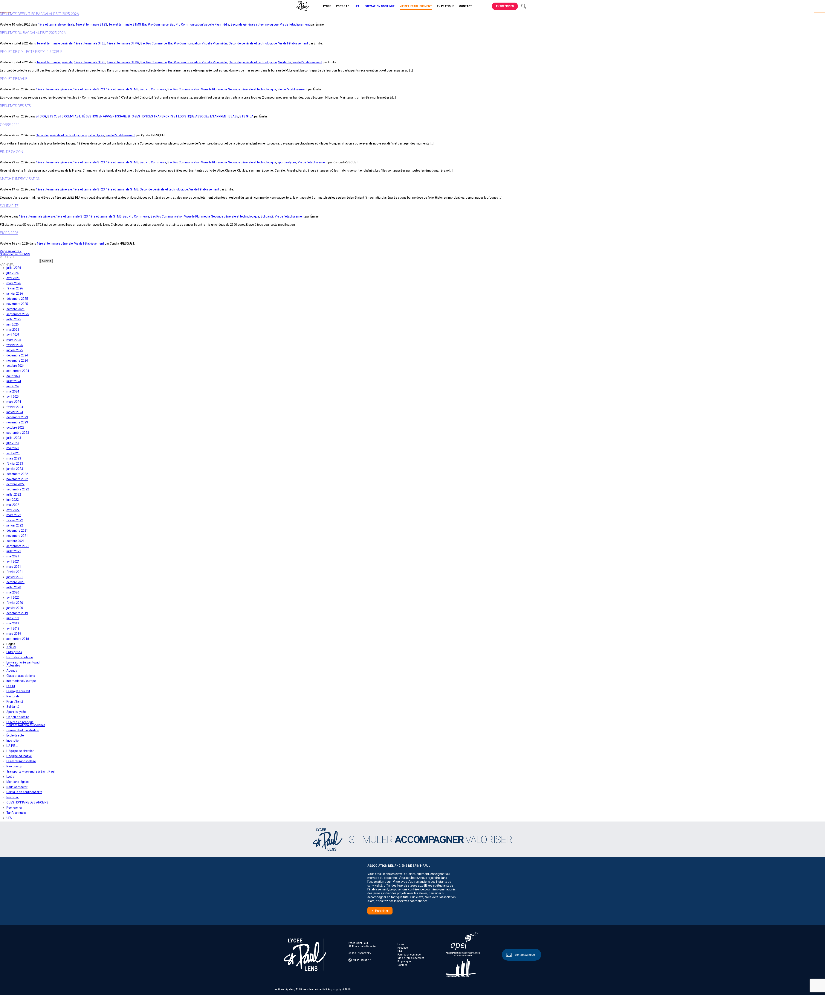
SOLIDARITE (9, 206)
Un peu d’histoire (17, 717)
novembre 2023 (17, 422)
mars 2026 (13, 283)
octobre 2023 (15, 427)
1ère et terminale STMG (124, 24)
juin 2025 (12, 324)
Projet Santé (14, 701)
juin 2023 (12, 443)
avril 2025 (13, 334)
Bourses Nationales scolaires (25, 725)
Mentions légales (17, 782)
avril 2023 (13, 453)
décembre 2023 (17, 417)
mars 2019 (13, 633)
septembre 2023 (17, 432)
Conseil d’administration (22, 730)
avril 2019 (13, 628)
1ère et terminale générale (56, 24)
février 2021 (14, 572)
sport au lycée (94, 135)
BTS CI (52, 116)
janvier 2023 (14, 468)
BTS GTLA (247, 116)
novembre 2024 (17, 360)
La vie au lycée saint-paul (23, 662)
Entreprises (505, 6)
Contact (402, 964)
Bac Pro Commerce (155, 24)
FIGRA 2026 (9, 233)
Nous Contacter (17, 787)
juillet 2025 (13, 319)
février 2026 (14, 288)
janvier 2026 (14, 293)
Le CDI (10, 686)
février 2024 (14, 407)
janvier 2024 (14, 412)
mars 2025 (13, 340)
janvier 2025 (14, 350)
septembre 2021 (17, 546)
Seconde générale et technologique (255, 24)
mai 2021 (12, 556)
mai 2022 (12, 505)
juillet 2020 (13, 587)
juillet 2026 (13, 267)
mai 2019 (12, 623)
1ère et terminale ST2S (91, 24)
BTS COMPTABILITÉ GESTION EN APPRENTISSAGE (92, 116)
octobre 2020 (15, 582)
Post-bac (12, 797)
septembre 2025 (17, 314)
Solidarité (284, 62)
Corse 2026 (9, 125)
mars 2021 (13, 566)
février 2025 (14, 345)
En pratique (404, 961)
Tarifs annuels (16, 812)
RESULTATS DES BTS (15, 106)
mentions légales (283, 989)
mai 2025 (12, 329)
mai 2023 (12, 448)
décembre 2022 (17, 474)
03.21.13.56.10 (362, 960)
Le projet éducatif (18, 691)
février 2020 (14, 602)
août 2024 (13, 376)
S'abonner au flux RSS (15, 254)
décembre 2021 (17, 530)
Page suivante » (10, 251)
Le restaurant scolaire (21, 761)
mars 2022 (13, 515)
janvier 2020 (14, 608)
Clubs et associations (20, 675)
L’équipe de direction (20, 751)
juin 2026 (12, 273)
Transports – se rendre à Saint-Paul (30, 771)
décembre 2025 (17, 298)
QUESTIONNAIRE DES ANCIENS (27, 802)
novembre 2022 (17, 479)
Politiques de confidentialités (313, 989)
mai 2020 (12, 592)
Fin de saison (11, 152)
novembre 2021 (17, 535)
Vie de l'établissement (295, 24)
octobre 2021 (15, 541)
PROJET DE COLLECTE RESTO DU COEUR (31, 52)
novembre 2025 (17, 304)
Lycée (10, 776)
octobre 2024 (15, 365)
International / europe (21, 681)
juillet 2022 (13, 494)
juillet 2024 (13, 381)
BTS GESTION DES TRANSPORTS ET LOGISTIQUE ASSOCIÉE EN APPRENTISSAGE (183, 116)
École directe (15, 735)
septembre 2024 (17, 371)
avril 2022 (13, 510)
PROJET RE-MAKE (13, 79)
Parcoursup (14, 766)
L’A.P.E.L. (12, 745)
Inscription (13, 740)
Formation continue (19, 657)
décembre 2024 (17, 355)
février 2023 (14, 463)
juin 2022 (12, 499)
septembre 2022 (17, 489)
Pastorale (13, 696)
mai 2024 (12, 391)
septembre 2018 (17, 639)
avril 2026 (13, 278)
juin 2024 (12, 386)
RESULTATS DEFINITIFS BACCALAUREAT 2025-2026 (39, 14)
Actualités (13, 665)
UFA (9, 818)
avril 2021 (13, 561)
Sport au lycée (16, 712)
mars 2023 (13, 458)
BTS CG (41, 116)
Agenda (11, 670)
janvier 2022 (14, 525)
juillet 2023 (13, 438)
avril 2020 (13, 597)
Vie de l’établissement (410, 958)
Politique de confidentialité (24, 792)
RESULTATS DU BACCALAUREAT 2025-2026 (33, 33)
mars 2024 (13, 401)
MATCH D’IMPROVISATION (20, 179)
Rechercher (14, 807)
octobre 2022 (15, 484)
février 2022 (14, 520)
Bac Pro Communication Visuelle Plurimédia (199, 24)
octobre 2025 (15, 309)
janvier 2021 (14, 577)
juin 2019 (12, 618)
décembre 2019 (17, 613)
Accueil (11, 647)
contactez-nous (525, 954)
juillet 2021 (13, 551)
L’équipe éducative (19, 756)
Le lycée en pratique (20, 722)
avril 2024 (13, 396)
